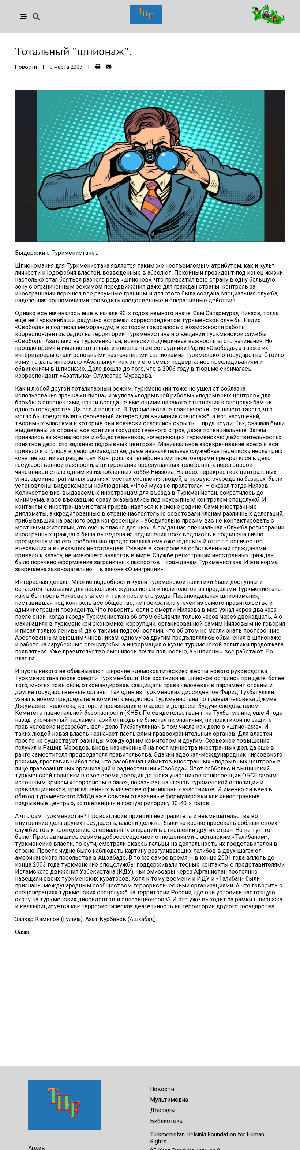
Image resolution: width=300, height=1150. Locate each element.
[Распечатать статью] (97, 67)
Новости (162, 1089)
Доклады (163, 1110)
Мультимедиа (169, 1099)
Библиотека (166, 1120)
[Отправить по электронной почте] (108, 67)
